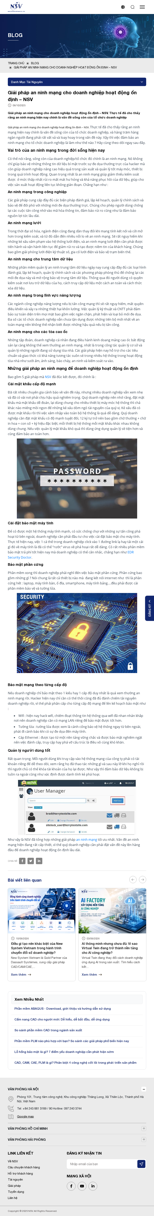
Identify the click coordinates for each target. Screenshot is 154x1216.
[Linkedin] (39, 861)
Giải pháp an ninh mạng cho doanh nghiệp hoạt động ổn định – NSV (65, 67)
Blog (35, 63)
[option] (41, 935)
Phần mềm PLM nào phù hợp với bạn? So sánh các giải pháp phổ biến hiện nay (71, 1041)
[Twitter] (30, 861)
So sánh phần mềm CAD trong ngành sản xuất (48, 1030)
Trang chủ (16, 63)
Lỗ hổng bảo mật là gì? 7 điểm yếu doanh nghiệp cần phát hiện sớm (64, 1051)
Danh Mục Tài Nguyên (27, 82)
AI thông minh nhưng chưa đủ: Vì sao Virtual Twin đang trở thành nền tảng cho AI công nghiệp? (110, 948)
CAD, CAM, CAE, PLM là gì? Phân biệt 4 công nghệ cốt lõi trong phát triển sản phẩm (75, 1062)
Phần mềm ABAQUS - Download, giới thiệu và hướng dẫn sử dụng (62, 1008)
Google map (25, 1116)
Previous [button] (133, 879)
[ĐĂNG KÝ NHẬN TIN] (141, 1164)
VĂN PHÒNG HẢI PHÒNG (27, 1139)
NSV (48, 377)
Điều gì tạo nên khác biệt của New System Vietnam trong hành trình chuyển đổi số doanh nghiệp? (37, 948)
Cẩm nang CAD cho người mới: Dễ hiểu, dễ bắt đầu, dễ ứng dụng (62, 1019)
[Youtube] (82, 1186)
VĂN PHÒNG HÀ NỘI (23, 1089)
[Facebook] (22, 861)
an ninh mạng (86, 839)
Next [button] (142, 879)
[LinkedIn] (92, 1186)
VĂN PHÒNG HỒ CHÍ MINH (28, 1128)
